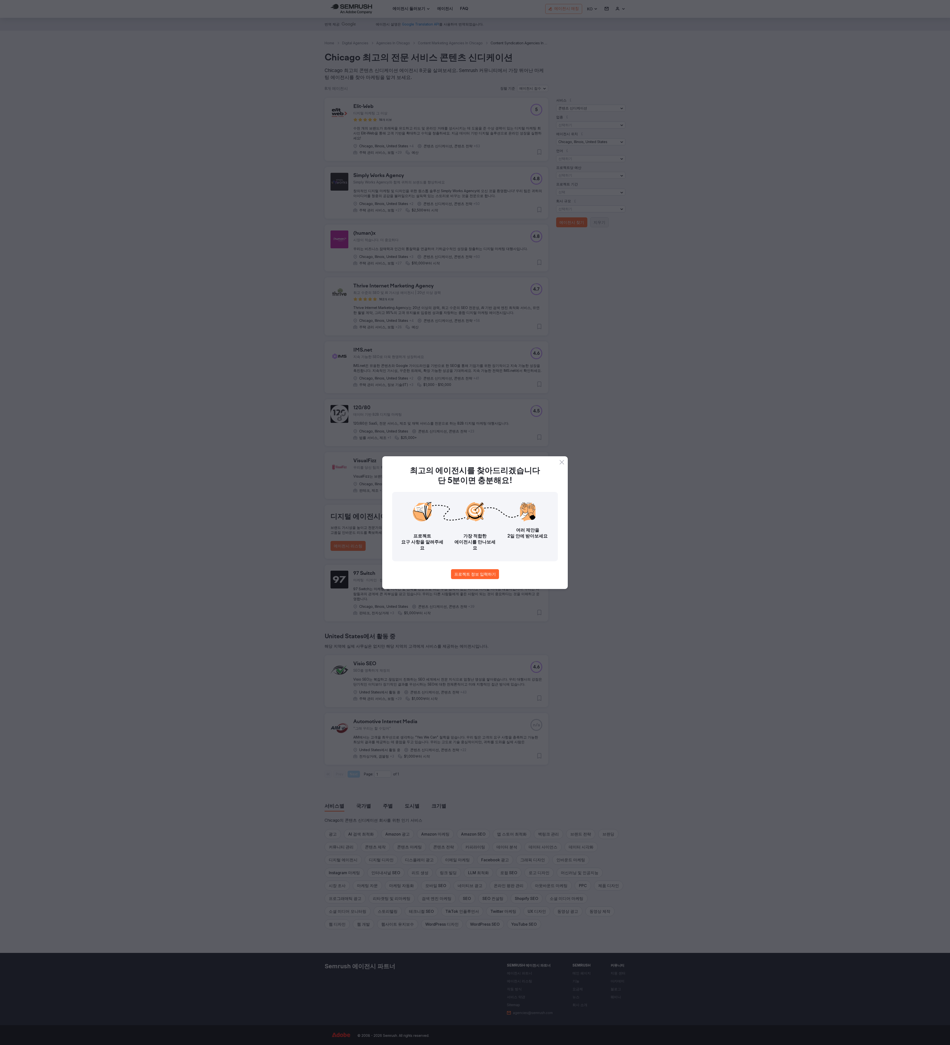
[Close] (562, 462)
